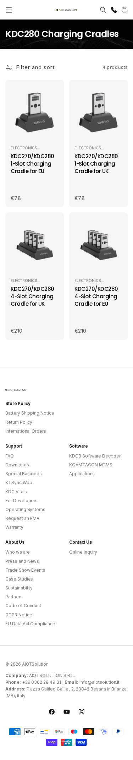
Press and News (22, 561)
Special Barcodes (23, 473)
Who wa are (17, 552)
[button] (9, 10)
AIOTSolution (35, 664)
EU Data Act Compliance (30, 623)
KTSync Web (18, 482)
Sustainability (19, 587)
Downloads (17, 464)
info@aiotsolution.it (99, 682)
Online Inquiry (83, 552)
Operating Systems (25, 509)
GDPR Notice (18, 614)
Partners (14, 596)
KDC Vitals (16, 491)
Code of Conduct (23, 605)
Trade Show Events (25, 570)
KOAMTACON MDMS (90, 464)
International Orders (25, 431)
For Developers (21, 500)
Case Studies (19, 579)
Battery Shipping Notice (29, 413)
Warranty (14, 527)
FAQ (9, 456)
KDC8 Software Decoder (95, 456)
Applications (82, 473)
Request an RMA (22, 518)
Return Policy (18, 422)
